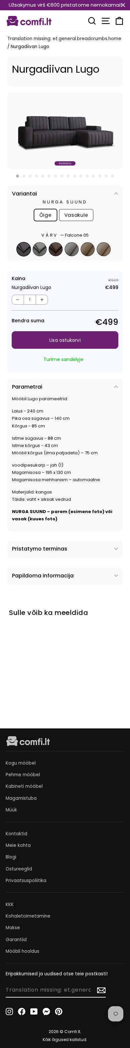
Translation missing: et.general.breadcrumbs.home (64, 39)
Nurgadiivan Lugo (26, 675)
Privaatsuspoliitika (26, 880)
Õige (45, 215)
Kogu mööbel (21, 763)
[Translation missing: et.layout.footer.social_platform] (9, 1011)
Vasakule (76, 215)
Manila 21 (103, 249)
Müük (11, 810)
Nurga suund (65, 202)
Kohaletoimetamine (28, 916)
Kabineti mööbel (24, 786)
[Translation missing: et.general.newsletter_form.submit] (101, 990)
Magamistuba (21, 798)
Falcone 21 (39, 249)
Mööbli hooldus (22, 951)
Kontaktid (16, 834)
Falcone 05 (23, 249)
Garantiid (16, 939)
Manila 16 (71, 249)
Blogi (11, 857)
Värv (65, 235)
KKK (10, 904)
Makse (13, 928)
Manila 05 (87, 249)
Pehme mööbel (23, 775)
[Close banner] (123, 5)
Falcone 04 (55, 249)
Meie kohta (18, 845)
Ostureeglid (19, 869)
